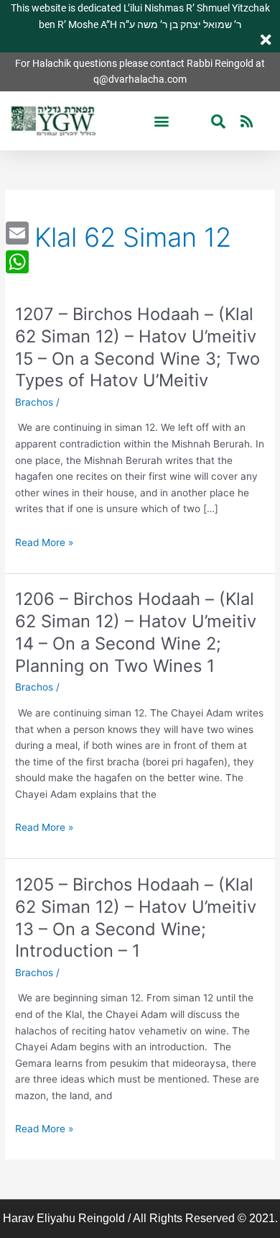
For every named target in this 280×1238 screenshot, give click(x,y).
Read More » (44, 542)
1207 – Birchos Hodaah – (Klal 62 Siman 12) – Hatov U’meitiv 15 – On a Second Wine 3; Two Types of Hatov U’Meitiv (137, 347)
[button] (162, 121)
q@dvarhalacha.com (140, 79)
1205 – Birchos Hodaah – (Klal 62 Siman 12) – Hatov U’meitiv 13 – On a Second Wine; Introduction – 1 (135, 917)
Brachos (34, 402)
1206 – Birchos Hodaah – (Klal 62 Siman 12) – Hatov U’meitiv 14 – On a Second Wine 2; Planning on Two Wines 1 (135, 631)
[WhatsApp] (17, 261)
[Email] (17, 233)
